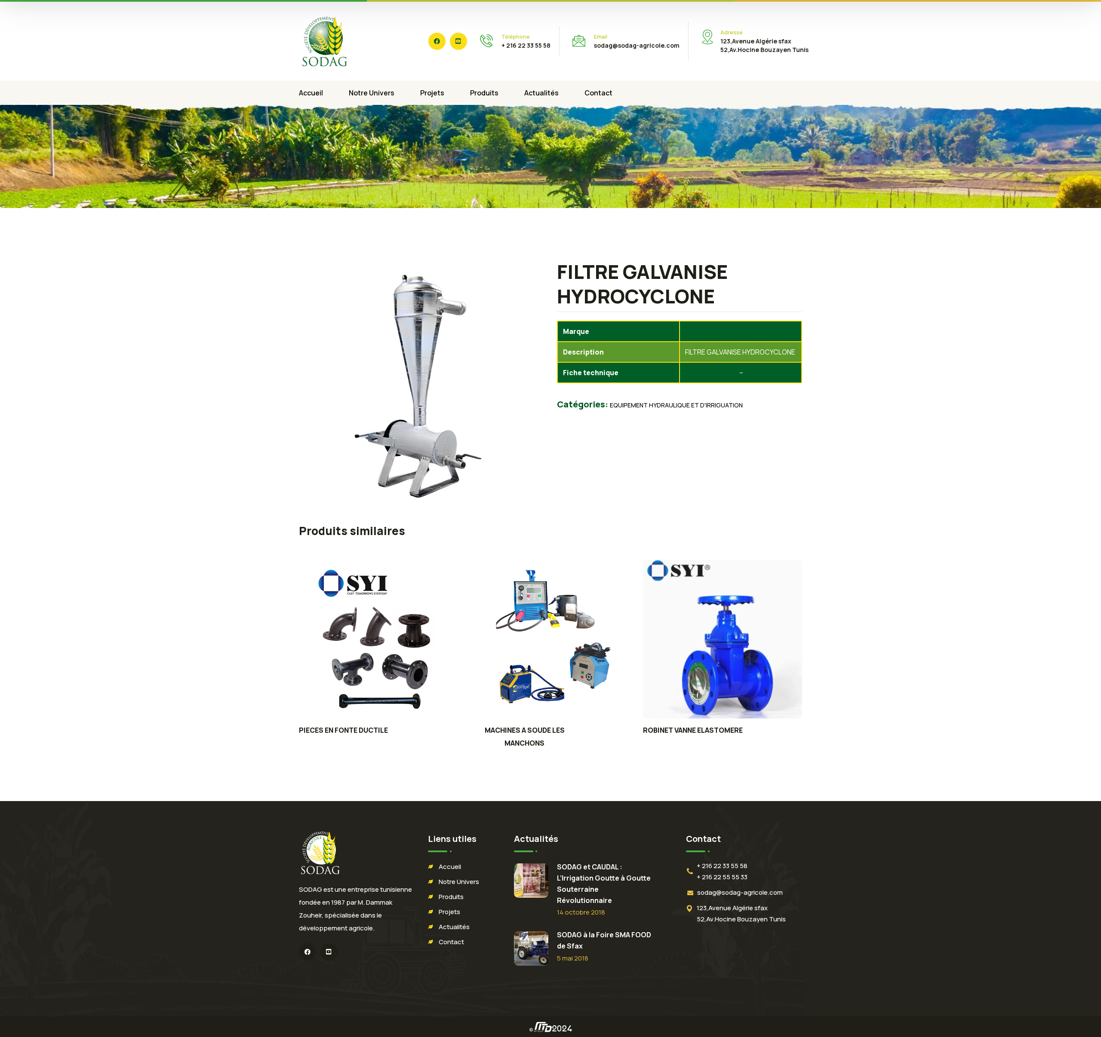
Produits (451, 896)
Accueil (450, 866)
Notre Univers (459, 881)
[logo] (325, 40)
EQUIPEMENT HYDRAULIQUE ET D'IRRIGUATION (676, 405)
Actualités (454, 926)
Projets (449, 911)
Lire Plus (378, 639)
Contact (451, 941)
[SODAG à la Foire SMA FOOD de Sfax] (531, 948)
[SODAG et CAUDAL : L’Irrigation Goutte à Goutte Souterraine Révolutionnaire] (531, 880)
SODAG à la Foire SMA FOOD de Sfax (604, 940)
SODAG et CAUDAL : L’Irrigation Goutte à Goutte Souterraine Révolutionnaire (604, 883)
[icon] (437, 41)
